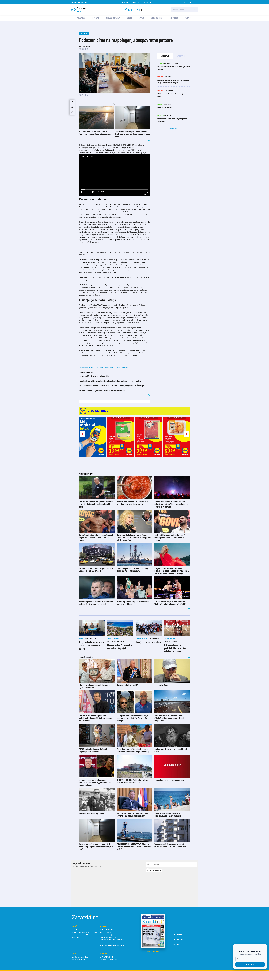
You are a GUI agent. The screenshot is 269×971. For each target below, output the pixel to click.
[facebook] (184, 2)
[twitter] (190, 2)
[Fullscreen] (147, 192)
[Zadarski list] (134, 9)
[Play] (81, 192)
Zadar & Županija (113, 18)
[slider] (114, 189)
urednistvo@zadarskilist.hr (80, 957)
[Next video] (87, 192)
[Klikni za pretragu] (195, 9)
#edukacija (99, 367)
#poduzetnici (109, 367)
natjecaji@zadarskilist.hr (108, 937)
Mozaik (188, 18)
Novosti (95, 18)
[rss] (197, 2)
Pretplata (124, 2)
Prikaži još (173, 129)
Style (141, 18)
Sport (129, 18)
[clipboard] (72, 112)
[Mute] (92, 192)
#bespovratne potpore (86, 367)
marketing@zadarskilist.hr (113, 935)
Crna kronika (156, 18)
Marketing (135, 2)
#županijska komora (122, 367)
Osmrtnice (173, 18)
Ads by (146, 194)
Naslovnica (80, 18)
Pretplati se (250, 964)
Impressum (147, 2)
